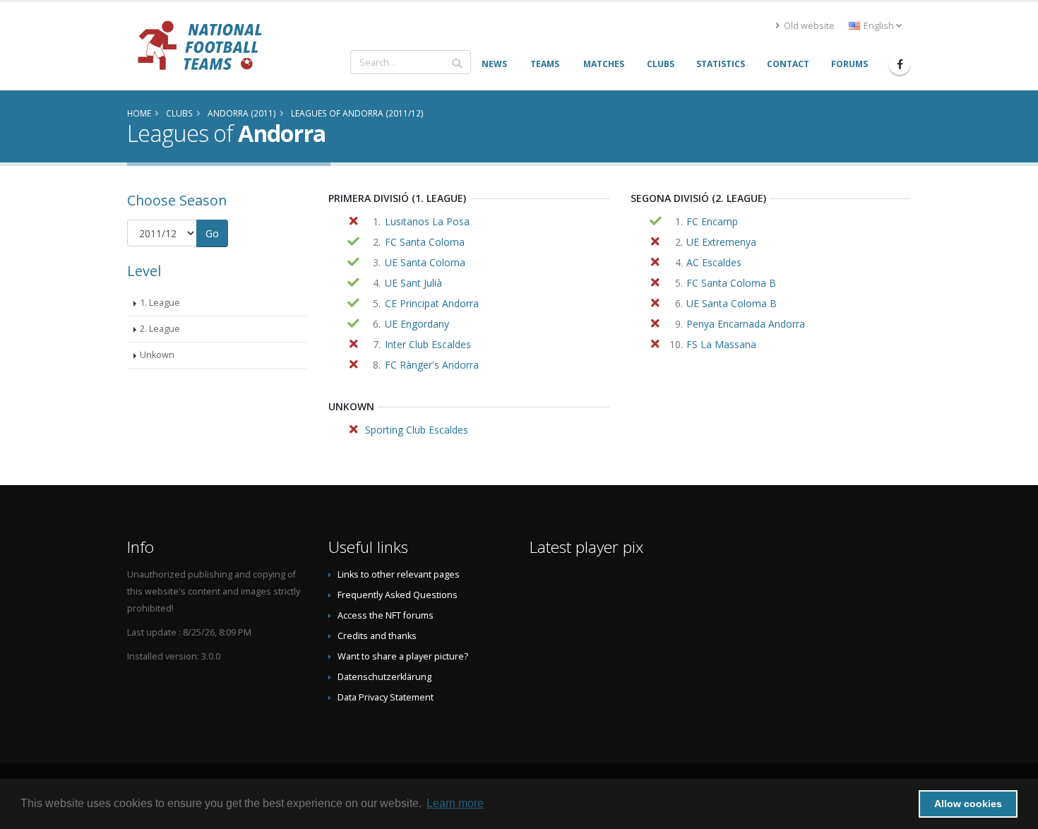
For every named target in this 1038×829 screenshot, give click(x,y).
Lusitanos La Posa (427, 221)
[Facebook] (899, 64)
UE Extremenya (721, 242)
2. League (160, 329)
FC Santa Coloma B (731, 283)
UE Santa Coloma (425, 262)
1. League (160, 303)
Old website (808, 26)
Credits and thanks (377, 636)
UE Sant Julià (413, 283)
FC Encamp (712, 221)
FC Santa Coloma (425, 242)
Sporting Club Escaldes (416, 429)
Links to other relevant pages (399, 574)
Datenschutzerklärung (384, 677)
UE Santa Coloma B (731, 303)
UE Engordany (417, 323)
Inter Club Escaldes (428, 344)
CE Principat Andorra (432, 303)
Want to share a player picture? (403, 656)
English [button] (878, 26)
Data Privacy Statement (386, 697)
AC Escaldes (713, 262)
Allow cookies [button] (968, 803)
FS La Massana (721, 344)
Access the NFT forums (386, 615)
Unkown (157, 355)
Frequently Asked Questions (398, 595)
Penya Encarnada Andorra (745, 323)
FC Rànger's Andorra (432, 364)
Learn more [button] (455, 803)
